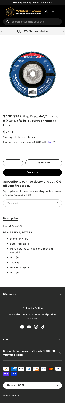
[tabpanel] (32, 249)
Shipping (7, 137)
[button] (53, 11)
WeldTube (14, 395)
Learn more (46, 2)
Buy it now (32, 172)
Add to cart (43, 162)
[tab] (10, 218)
